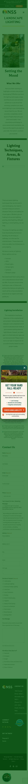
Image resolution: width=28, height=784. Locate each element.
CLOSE (24, 368)
